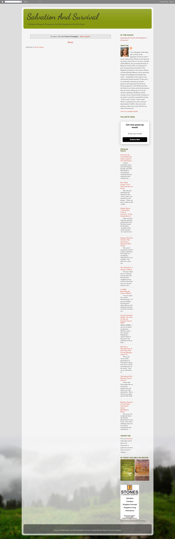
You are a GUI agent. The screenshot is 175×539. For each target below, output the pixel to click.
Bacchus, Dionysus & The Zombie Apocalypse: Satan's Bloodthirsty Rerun (126, 407)
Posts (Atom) (39, 47)
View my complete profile (129, 111)
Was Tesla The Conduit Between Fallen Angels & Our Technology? (126, 158)
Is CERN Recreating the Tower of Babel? (125, 291)
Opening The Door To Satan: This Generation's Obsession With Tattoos (126, 242)
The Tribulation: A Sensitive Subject (126, 268)
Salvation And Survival (62, 17)
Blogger (118, 530)
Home (70, 42)
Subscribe (135, 139)
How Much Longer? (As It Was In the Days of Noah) (126, 185)
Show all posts (85, 36)
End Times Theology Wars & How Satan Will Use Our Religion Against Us (126, 350)
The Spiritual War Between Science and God (126, 378)
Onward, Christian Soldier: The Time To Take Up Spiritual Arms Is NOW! (126, 319)
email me (129, 438)
